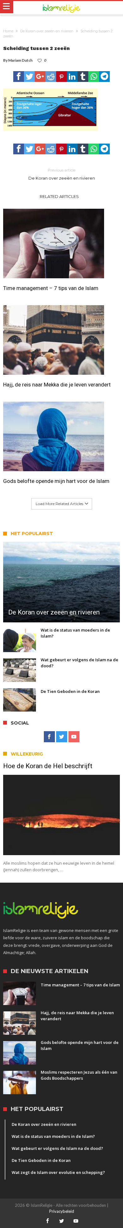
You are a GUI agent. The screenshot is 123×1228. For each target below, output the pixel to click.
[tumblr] (83, 76)
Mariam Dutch (20, 60)
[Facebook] (49, 737)
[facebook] (18, 76)
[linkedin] (72, 76)
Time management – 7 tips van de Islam (50, 288)
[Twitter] (61, 737)
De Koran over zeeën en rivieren (46, 31)
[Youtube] (73, 737)
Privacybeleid (61, 1211)
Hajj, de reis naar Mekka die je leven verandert (57, 384)
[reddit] (50, 76)
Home (8, 31)
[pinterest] (61, 76)
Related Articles (59, 196)
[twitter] (29, 76)
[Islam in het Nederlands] (61, 8)
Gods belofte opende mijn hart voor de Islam (56, 481)
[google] (40, 76)
